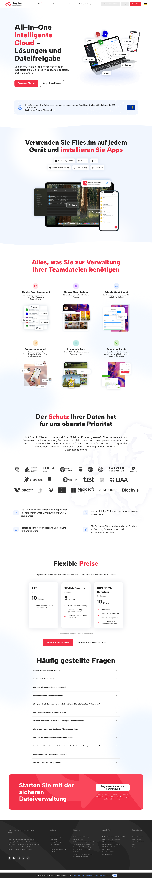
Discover (72, 4)
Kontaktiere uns (137, 837)
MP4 (118, 844)
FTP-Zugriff (106, 849)
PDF (114, 844)
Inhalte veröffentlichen (81, 857)
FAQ (133, 844)
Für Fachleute (55, 844)
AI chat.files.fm (107, 854)
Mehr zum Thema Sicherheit (39, 110)
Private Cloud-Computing (82, 847)
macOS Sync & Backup (60, 168)
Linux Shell (99, 168)
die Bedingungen (78, 875)
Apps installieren (52, 83)
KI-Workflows (78, 839)
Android (84, 161)
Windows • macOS (108, 842)
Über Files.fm (136, 839)
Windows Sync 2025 (65, 161)
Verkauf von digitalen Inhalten (83, 854)
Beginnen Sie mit (26, 83)
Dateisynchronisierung (81, 837)
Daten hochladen (110, 4)
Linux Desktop (82, 168)
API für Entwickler (138, 842)
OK (115, 875)
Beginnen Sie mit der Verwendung (113, 787)
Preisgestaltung (55, 842)
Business (46, 4)
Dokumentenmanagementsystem (84, 842)
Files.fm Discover (108, 852)
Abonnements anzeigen (58, 642)
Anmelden (136, 4)
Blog (133, 847)
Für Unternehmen (56, 847)
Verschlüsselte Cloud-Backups (83, 844)
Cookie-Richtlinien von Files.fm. (98, 875)
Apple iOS (121, 837)
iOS (95, 161)
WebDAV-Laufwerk (108, 847)
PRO (38, 4)
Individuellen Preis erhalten (92, 642)
